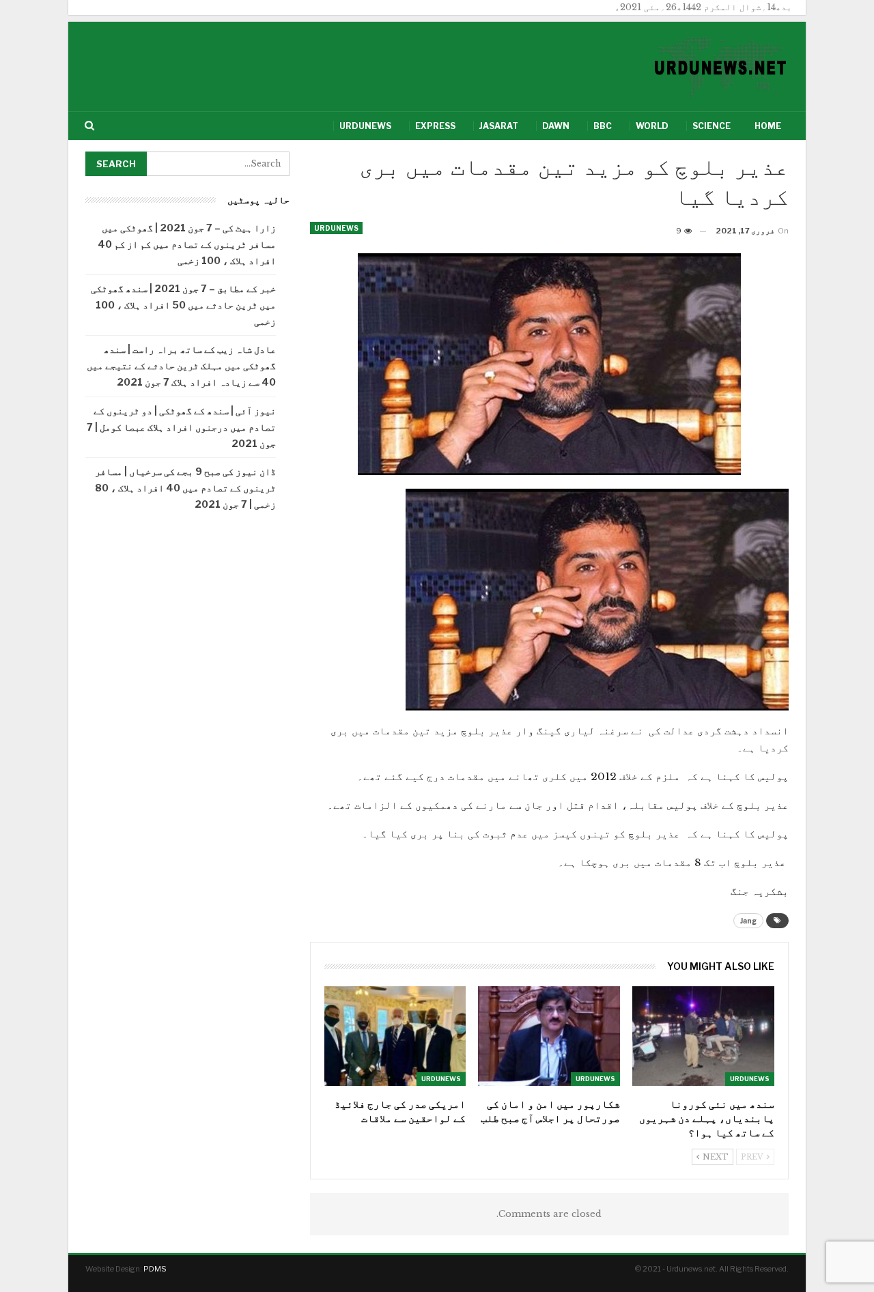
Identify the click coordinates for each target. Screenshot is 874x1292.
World (652, 126)
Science (711, 126)
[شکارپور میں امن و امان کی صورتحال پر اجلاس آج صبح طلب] (549, 1035)
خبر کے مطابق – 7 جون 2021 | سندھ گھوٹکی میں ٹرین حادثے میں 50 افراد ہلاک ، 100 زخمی (183, 305)
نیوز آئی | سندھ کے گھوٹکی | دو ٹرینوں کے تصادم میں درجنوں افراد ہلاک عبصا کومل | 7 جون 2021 (181, 427)
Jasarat (498, 126)
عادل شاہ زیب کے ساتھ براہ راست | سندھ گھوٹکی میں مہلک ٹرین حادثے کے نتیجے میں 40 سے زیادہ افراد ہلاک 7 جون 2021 (181, 365)
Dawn (555, 126)
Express (435, 126)
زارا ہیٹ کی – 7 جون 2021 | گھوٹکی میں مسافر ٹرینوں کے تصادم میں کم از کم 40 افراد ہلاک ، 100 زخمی (187, 244)
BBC (602, 126)
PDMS (155, 1269)
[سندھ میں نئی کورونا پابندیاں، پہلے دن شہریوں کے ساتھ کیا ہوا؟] (703, 1035)
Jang (748, 921)
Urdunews (365, 126)
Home (768, 126)
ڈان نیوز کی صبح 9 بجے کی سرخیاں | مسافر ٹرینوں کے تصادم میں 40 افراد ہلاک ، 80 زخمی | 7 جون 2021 (185, 487)
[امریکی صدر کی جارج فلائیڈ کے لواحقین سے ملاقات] (395, 1035)
